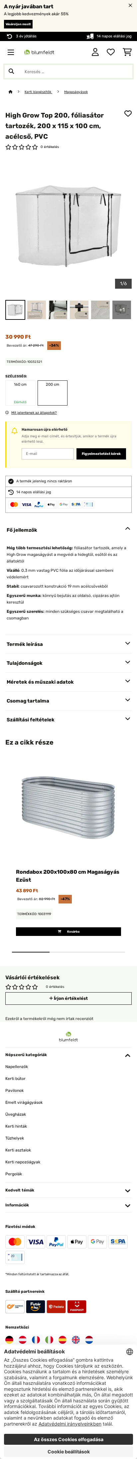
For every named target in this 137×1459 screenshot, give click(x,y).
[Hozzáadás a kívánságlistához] (128, 113)
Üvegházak (15, 1114)
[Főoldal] (17, 92)
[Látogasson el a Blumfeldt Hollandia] (89, 1340)
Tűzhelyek (14, 1138)
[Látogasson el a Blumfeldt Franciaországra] (36, 1340)
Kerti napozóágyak (22, 1162)
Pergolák (13, 1174)
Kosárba (73, 931)
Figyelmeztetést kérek (101, 454)
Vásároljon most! (18, 24)
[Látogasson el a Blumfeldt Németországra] (9, 1340)
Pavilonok (14, 1090)
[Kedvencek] (111, 52)
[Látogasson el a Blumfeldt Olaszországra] (49, 1340)
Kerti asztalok (18, 1150)
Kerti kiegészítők (38, 92)
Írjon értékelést (70, 998)
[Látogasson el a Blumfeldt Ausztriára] (23, 1340)
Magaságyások (76, 92)
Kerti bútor (15, 1078)
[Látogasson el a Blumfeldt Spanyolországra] (63, 1340)
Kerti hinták (16, 1126)
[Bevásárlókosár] (127, 52)
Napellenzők (16, 1066)
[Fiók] (95, 52)
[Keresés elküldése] (11, 71)
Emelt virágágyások (24, 1102)
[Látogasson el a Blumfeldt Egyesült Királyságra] (76, 1340)
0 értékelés (50, 147)
